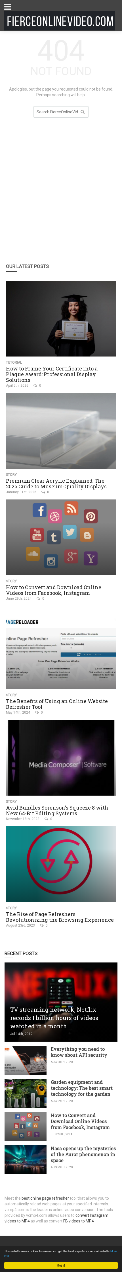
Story (11, 475)
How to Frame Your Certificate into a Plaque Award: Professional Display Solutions (52, 374)
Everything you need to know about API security (79, 1052)
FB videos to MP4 (78, 1221)
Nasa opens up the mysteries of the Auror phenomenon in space (83, 1154)
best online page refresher (45, 1198)
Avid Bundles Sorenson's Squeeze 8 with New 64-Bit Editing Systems (57, 810)
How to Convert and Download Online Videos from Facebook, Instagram (53, 590)
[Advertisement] (61, 193)
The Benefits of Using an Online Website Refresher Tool (57, 704)
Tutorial (14, 362)
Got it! (61, 1265)
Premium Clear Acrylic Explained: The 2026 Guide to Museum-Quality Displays (56, 483)
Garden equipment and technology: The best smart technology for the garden (82, 1088)
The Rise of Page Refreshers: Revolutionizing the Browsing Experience (60, 917)
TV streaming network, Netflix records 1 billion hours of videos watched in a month (54, 1018)
